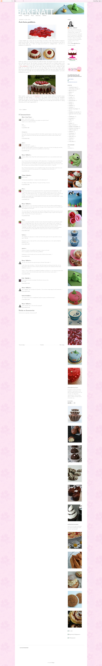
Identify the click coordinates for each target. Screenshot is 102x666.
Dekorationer (71, 98)
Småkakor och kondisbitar (73, 126)
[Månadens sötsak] (70, 630)
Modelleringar (71, 116)
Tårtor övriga (71, 134)
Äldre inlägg (61, 344)
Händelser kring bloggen (73, 108)
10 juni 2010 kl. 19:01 (26, 256)
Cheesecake (71, 95)
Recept (32, 15)
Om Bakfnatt (26, 15)
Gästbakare (71, 107)
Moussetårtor (71, 118)
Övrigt (70, 139)
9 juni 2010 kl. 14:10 (25, 171)
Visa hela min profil (71, 45)
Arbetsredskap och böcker (74, 88)
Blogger (53, 662)
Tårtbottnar (71, 131)
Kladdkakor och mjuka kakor (74, 112)
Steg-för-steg (38, 15)
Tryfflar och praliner (72, 129)
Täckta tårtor (71, 136)
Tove (23, 188)
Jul (69, 110)
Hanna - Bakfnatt (26, 155)
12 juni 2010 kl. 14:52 (26, 283)
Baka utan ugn (72, 90)
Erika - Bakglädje (25, 278)
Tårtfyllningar (71, 133)
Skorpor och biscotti (72, 124)
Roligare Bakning (70, 79)
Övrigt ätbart (71, 141)
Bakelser (70, 92)
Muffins (70, 119)
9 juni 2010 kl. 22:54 (26, 215)
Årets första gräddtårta (27, 22)
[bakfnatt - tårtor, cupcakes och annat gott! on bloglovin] (75, 71)
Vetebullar (71, 138)
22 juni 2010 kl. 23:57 (26, 307)
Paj (69, 121)
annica (23, 248)
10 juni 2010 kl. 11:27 (26, 230)
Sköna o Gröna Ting (26, 117)
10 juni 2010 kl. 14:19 (26, 244)
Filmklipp (70, 103)
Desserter (70, 102)
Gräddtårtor (25, 109)
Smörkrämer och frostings (73, 128)
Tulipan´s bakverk (26, 175)
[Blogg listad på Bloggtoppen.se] (74, 634)
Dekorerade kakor (72, 100)
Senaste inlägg (21, 344)
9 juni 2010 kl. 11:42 (25, 127)
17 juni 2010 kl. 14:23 (26, 299)
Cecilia (23, 234)
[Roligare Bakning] (68, 80)
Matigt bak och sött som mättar (75, 113)
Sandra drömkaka (26, 295)
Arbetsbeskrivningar (73, 87)
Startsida (20, 15)
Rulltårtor (70, 123)
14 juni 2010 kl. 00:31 (26, 291)
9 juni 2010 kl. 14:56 (25, 184)
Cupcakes (70, 97)
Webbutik (44, 15)
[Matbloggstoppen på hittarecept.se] (71, 637)
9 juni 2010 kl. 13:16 (25, 150)
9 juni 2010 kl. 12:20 (25, 138)
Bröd (70, 93)
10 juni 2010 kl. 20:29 (26, 273)
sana (23, 142)
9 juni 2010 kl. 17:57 (25, 199)
